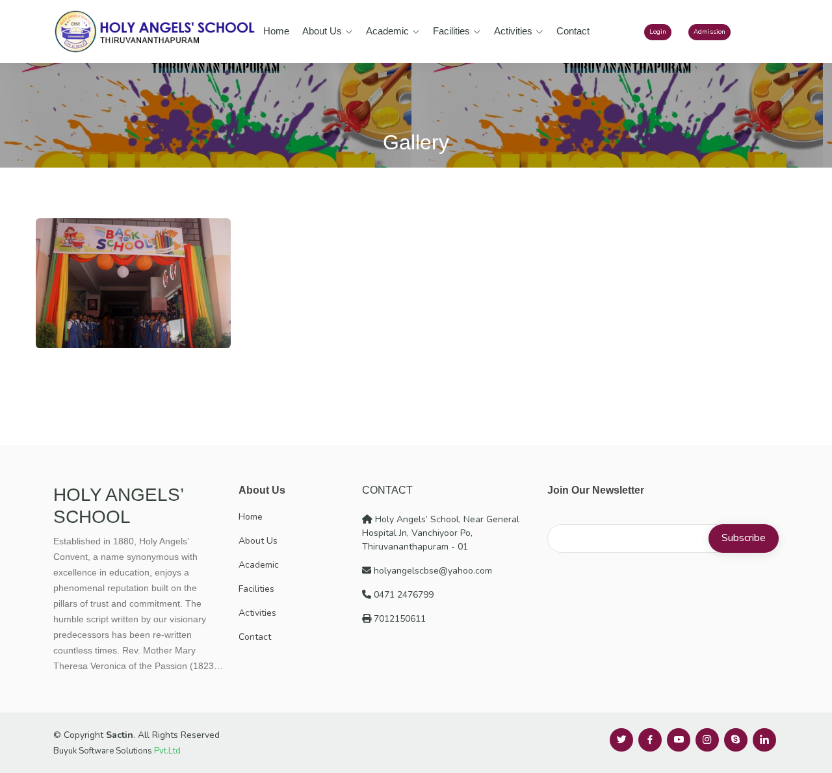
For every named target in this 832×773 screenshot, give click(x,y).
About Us (322, 30)
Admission (709, 31)
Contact (573, 30)
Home (276, 30)
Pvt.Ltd (167, 751)
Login (657, 31)
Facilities (451, 30)
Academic (387, 30)
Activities (513, 30)
